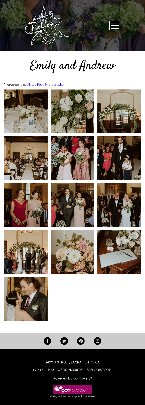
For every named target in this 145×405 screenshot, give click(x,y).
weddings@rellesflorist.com (84, 369)
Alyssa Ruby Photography (45, 84)
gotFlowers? (82, 378)
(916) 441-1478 (43, 369)
